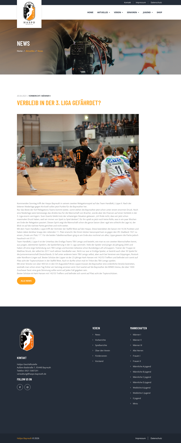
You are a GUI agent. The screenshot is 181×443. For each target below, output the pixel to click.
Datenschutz (156, 2)
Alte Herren (138, 350)
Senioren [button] (132, 12)
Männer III (137, 345)
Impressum (141, 2)
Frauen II (137, 361)
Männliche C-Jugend (142, 377)
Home (90, 12)
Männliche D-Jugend (142, 382)
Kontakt (127, 2)
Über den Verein (102, 350)
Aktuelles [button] (102, 12)
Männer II (137, 340)
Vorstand (99, 361)
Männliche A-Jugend (142, 366)
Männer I (137, 334)
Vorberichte (100, 340)
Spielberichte (101, 345)
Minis (135, 403)
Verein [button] (118, 12)
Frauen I (136, 355)
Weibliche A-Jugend (141, 387)
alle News (26, 280)
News (97, 334)
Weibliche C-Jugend (141, 393)
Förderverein (101, 355)
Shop (159, 12)
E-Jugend (137, 398)
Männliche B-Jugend (142, 371)
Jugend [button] (147, 12)
